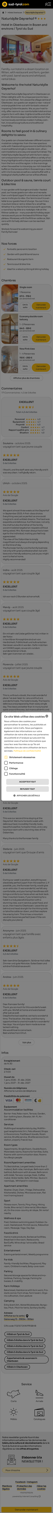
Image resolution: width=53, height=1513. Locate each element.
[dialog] (26, 756)
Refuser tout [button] (27, 789)
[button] (26, 795)
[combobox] (46, 716)
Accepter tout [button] (27, 782)
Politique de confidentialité (27, 751)
